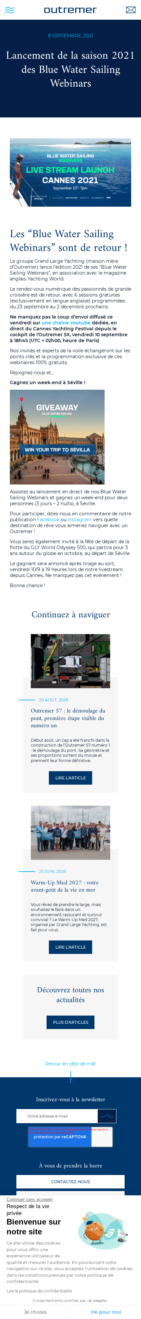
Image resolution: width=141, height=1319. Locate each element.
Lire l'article (70, 777)
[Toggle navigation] (9, 9)
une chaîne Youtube (66, 323)
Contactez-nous (70, 1181)
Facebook (48, 520)
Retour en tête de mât (70, 1064)
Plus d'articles (70, 1022)
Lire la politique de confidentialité (39, 1290)
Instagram (80, 520)
